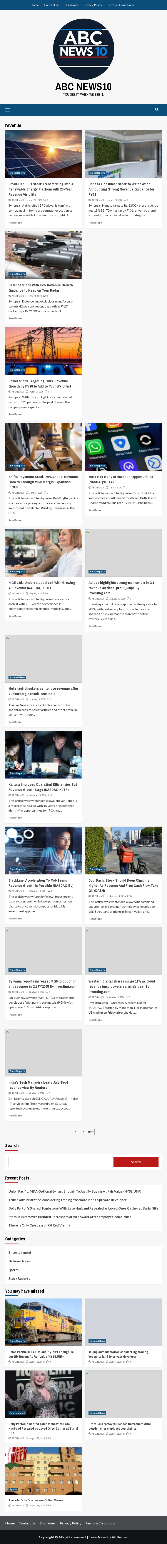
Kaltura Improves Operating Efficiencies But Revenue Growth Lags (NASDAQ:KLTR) (42, 787)
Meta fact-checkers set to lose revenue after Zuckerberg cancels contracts (43, 691)
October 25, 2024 (116, 997)
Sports (13, 1270)
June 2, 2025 (115, 487)
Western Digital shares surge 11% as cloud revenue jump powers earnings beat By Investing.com (122, 986)
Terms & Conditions (120, 5)
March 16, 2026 (36, 391)
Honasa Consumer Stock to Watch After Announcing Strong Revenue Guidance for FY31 (121, 189)
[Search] (157, 109)
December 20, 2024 (38, 795)
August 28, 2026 (37, 1361)
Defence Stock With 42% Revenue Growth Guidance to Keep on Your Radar (40, 287)
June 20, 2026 (115, 200)
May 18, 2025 (35, 593)
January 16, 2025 (37, 699)
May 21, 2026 (35, 295)
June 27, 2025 (35, 492)
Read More (15, 222)
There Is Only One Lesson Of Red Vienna (39, 1225)
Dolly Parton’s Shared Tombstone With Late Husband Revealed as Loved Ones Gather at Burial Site (83, 1208)
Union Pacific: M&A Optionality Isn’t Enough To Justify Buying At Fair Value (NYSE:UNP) (74, 1191)
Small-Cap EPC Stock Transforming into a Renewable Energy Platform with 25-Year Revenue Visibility (40, 189)
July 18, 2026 (35, 200)
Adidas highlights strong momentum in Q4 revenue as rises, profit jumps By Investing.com (121, 587)
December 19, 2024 (38, 890)
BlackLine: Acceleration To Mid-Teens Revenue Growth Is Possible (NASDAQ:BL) (40, 883)
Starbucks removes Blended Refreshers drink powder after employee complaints (69, 1217)
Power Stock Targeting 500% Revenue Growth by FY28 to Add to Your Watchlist (39, 383)
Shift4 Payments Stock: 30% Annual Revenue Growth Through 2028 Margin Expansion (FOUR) (43, 482)
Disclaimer (71, 5)
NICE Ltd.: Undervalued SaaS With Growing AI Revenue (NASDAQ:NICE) (41, 585)
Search (12, 1145)
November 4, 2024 (117, 896)
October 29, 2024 (36, 992)
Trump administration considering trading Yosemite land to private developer (67, 1200)
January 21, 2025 (117, 598)
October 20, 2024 (36, 1093)
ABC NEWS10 (83, 86)
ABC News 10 (18, 200)
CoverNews (98, 1537)
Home (35, 5)
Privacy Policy (93, 5)
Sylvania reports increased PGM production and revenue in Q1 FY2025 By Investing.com (42, 984)
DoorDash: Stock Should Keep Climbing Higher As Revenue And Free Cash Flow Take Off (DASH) (123, 885)
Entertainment (19, 1252)
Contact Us (52, 5)
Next (91, 1132)
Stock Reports (17, 172)
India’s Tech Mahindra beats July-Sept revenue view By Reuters (38, 1085)
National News (17, 677)
